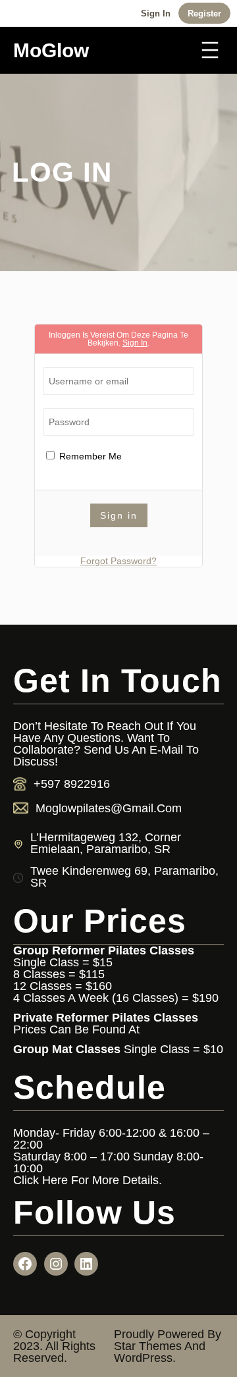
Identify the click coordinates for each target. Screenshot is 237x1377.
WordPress (143, 1357)
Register (204, 13)
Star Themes (148, 1346)
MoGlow (51, 50)
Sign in (156, 13)
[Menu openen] (210, 50)
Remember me (89, 456)
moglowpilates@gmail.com (109, 808)
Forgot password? (118, 538)
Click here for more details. (87, 1180)
